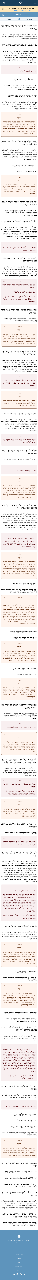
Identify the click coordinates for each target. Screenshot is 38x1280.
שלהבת (19, 1258)
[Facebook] (21, 1274)
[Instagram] (17, 1274)
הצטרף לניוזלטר (19, 1254)
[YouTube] (14, 1274)
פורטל (19, 1250)
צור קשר (19, 1270)
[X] (24, 1274)
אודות (19, 1246)
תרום (19, 1262)
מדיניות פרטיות (19, 1266)
